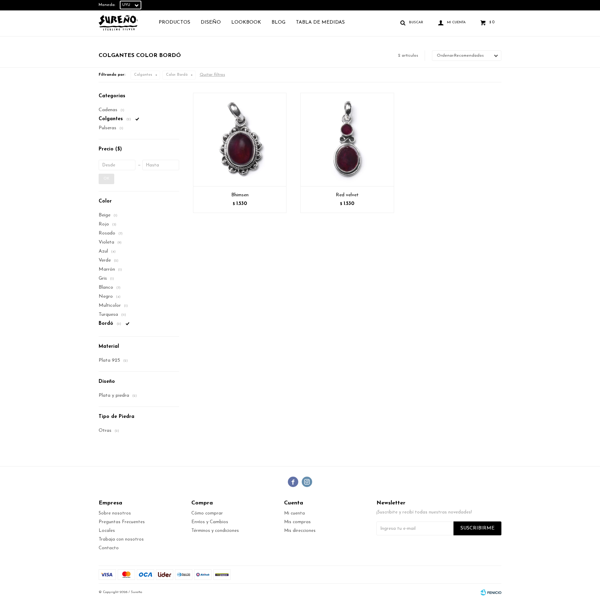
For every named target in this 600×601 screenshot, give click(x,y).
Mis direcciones (300, 530)
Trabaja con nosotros (121, 539)
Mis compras (297, 522)
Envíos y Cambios (209, 522)
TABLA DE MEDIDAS (320, 22)
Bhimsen (240, 195)
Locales (107, 530)
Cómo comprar (207, 513)
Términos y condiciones (215, 530)
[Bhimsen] (239, 139)
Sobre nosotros (115, 513)
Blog (278, 22)
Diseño (211, 22)
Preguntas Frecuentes (122, 522)
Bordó (177, 75)
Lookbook (246, 22)
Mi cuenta (294, 513)
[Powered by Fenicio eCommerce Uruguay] (491, 592)
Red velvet (347, 195)
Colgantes (143, 75)
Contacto (109, 548)
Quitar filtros (212, 75)
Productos (174, 22)
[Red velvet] (347, 139)
